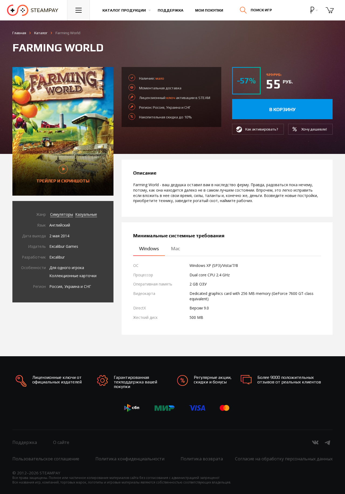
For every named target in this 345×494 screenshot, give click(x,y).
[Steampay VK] (315, 442)
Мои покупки (209, 10)
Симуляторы (61, 214)
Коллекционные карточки (72, 275)
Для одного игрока (66, 267)
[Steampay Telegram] (328, 442)
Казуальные (86, 214)
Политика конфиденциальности (129, 459)
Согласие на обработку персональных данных (284, 459)
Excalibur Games (63, 246)
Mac (175, 248)
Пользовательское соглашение (45, 459)
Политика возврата (202, 459)
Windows (149, 248)
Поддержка (170, 10)
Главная (19, 33)
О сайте (61, 442)
